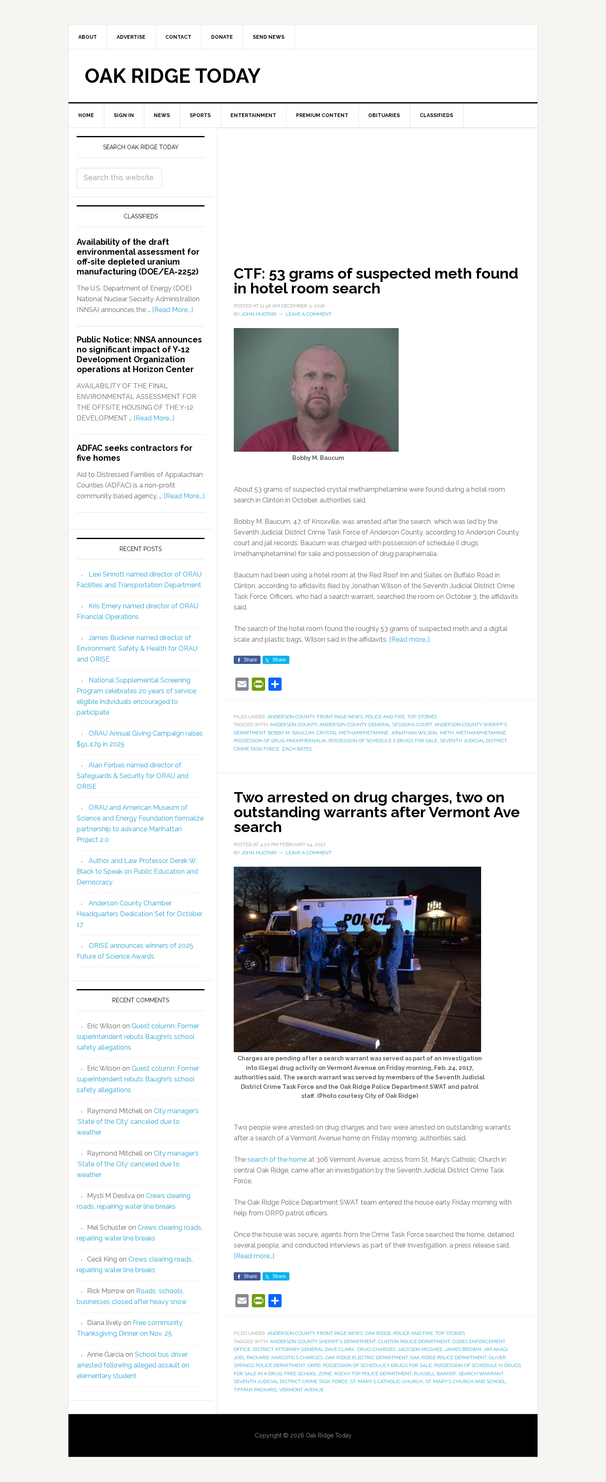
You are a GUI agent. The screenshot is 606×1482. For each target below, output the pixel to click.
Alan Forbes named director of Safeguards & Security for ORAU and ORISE (132, 775)
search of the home (277, 1159)
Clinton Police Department (414, 1341)
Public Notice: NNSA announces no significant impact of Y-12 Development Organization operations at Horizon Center (139, 354)
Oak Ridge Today (173, 75)
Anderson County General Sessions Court (375, 724)
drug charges (376, 1349)
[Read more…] (409, 639)
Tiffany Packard (255, 1390)
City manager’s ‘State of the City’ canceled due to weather (138, 1121)
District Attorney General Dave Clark (304, 1349)
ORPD (314, 1365)
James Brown (463, 1349)
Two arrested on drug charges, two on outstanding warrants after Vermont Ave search (377, 811)
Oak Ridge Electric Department (366, 1357)
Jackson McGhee (420, 1349)
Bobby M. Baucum (291, 733)
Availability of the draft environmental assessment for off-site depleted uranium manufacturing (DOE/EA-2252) (138, 257)
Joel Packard (251, 1357)
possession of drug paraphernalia (280, 740)
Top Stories (422, 717)
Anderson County (291, 717)
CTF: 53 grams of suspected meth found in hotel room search (376, 281)
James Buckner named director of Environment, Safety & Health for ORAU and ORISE (137, 648)
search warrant (480, 1373)
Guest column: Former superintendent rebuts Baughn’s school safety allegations (138, 1036)
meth (447, 733)
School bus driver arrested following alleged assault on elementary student (133, 1365)
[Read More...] (172, 310)
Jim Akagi (496, 1349)
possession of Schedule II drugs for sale (383, 740)
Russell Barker (435, 1373)
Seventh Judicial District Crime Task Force (291, 1381)
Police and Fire (385, 717)
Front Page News (340, 717)
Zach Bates (297, 749)
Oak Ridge (378, 1333)
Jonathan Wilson (414, 733)
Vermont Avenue (301, 1390)
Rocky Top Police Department (372, 1373)
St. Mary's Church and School (465, 1381)
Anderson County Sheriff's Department (323, 1341)
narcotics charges (297, 1357)
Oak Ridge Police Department (448, 1357)
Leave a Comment (308, 314)
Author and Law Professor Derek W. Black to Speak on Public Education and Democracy (137, 871)
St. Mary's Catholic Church (386, 1381)
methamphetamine (481, 733)
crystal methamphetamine (352, 733)
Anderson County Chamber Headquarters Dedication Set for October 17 (139, 914)
